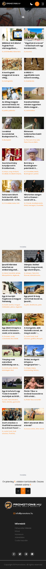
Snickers (7, 336)
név (11, 339)
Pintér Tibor (30, 400)
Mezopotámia (7, 275)
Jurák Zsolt (30, 336)
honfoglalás (8, 81)
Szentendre (30, 81)
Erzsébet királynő (15, 174)
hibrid (6, 273)
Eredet (16, 339)
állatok (15, 368)
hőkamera (17, 52)
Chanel (28, 203)
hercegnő (32, 205)
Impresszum (19, 534)
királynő (16, 172)
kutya (6, 172)
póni (27, 305)
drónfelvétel (8, 52)
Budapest (7, 140)
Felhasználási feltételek (23, 528)
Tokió (34, 273)
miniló (6, 368)
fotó (18, 203)
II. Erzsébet (29, 172)
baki (38, 140)
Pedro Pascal (28, 142)
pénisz (12, 307)
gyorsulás (16, 402)
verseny (9, 402)
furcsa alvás (30, 429)
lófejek (28, 368)
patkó (6, 110)
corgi (10, 172)
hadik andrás (9, 305)
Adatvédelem (20, 537)
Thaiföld (12, 433)
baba (14, 203)
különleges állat (8, 370)
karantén (37, 400)
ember (18, 273)
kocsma (29, 52)
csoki (13, 336)
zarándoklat (30, 110)
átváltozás (33, 305)
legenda (19, 307)
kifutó (26, 205)
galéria (33, 339)
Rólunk (17, 531)
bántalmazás (35, 275)
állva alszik (40, 429)
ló (2, 52)
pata (40, 305)
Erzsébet (5, 174)
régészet (16, 275)
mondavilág (28, 370)
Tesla (4, 402)
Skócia (35, 370)
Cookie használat (21, 540)
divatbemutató (37, 203)
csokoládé (6, 339)
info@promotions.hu (24, 513)
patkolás (12, 110)
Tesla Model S (13, 400)
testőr (36, 172)
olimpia (28, 273)
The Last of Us (31, 140)
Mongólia (40, 339)
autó (5, 400)
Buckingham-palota (31, 174)
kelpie (33, 368)
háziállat (12, 273)
